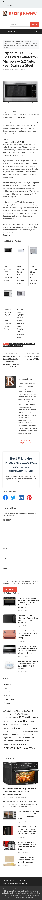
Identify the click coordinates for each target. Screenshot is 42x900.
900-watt (15, 717)
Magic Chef (7, 738)
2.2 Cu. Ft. (21, 343)
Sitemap (7, 695)
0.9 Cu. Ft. (18, 711)
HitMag (24, 883)
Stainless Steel (17, 345)
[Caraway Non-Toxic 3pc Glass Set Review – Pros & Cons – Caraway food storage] (9, 631)
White (32, 748)
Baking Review (23, 13)
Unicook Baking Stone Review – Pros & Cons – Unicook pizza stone (27, 859)
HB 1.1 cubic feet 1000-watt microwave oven (8, 273)
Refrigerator (33, 741)
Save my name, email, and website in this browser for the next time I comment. (20, 583)
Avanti (20, 721)
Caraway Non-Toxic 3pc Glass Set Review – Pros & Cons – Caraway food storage (28, 634)
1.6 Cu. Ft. (19, 714)
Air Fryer (13, 721)
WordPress (15, 883)
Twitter (6, 688)
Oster (21, 737)
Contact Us (8, 692)
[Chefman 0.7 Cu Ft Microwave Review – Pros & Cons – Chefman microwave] (9, 616)
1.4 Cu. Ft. (11, 714)
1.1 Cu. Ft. (28, 710)
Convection (8, 728)
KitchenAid (27, 735)
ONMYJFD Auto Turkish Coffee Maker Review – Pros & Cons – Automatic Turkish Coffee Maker (27, 830)
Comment (7, 520)
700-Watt (7, 717)
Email (5, 559)
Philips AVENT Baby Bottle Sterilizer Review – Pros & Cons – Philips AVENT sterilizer (28, 664)
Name (5, 549)
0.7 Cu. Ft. (8, 710)
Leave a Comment (20, 69)
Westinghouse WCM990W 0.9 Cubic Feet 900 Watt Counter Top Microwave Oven (20, 323)
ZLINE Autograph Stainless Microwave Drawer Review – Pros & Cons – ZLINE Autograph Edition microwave (28, 602)
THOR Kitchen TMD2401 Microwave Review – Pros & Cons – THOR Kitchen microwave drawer (28, 649)
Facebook (7, 684)
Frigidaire (7, 345)
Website (6, 569)
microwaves (15, 738)
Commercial (23, 724)
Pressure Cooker (21, 740)
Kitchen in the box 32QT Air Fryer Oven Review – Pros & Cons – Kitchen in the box (20, 791)
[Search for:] (24, 24)
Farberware (10, 732)
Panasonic (8, 740)
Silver (24, 744)
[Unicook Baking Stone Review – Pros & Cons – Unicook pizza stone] (9, 858)
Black (26, 720)
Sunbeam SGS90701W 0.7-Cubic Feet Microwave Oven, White (7, 319)
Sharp (19, 744)
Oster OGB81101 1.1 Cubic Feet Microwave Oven (20, 274)
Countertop (29, 343)
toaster (25, 748)
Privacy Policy (9, 699)
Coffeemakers (13, 724)
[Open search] (36, 31)
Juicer (21, 735)
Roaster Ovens (6, 744)
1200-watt (13, 343)
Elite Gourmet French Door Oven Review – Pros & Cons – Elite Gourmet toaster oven (28, 815)
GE (23, 732)
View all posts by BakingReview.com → (26, 441)
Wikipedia (7, 703)
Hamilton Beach (31, 732)
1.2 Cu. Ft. (5, 714)
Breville (32, 721)
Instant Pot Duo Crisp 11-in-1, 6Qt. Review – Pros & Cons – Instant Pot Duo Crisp (28, 845)
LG (32, 735)
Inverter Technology (11, 734)
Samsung (13, 744)
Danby (4, 732)
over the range (30, 738)
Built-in (5, 724)
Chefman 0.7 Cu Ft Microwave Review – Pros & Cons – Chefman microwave (28, 618)
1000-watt (24, 717)
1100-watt (35, 717)
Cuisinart (34, 729)
